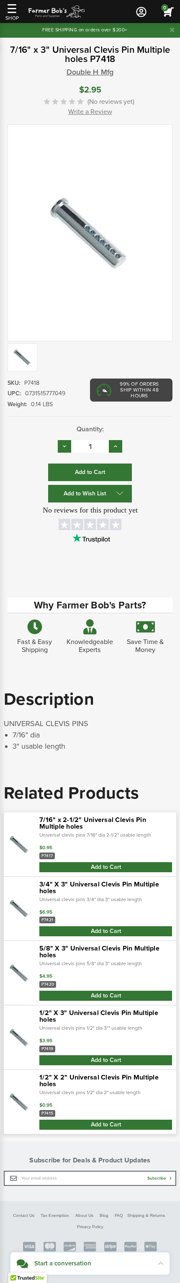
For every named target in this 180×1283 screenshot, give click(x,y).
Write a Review (90, 112)
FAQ (119, 1215)
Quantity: (90, 429)
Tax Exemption (55, 1215)
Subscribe (157, 1178)
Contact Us (23, 1215)
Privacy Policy (90, 1226)
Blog (104, 1215)
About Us (84, 1215)
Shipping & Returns (146, 1215)
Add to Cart (106, 867)
